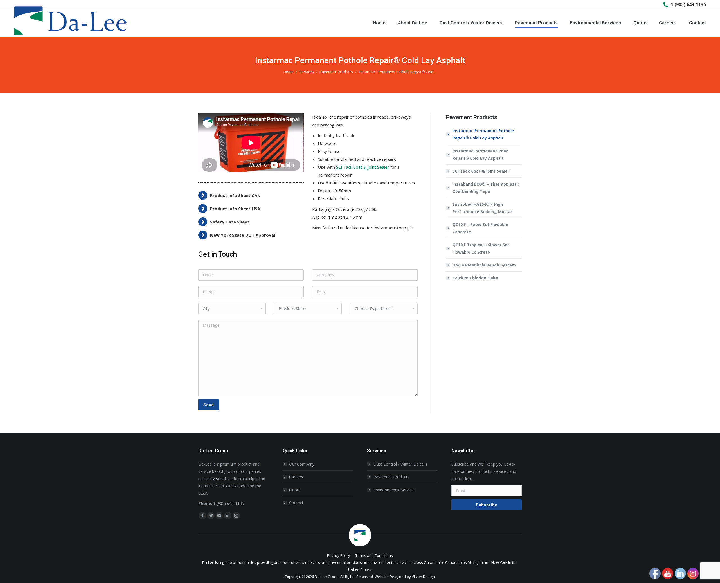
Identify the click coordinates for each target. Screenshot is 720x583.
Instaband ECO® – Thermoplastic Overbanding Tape (486, 187)
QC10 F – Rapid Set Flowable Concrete (480, 228)
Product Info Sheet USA (235, 208)
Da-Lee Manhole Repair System (484, 265)
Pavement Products (392, 477)
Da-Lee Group (327, 576)
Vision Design (423, 576)
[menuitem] (379, 23)
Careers (296, 477)
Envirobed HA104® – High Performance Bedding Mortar (482, 208)
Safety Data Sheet (229, 222)
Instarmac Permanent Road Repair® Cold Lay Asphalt (480, 154)
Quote (295, 489)
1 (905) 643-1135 (688, 4)
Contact (296, 502)
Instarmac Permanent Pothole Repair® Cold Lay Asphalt (483, 134)
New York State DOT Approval (242, 235)
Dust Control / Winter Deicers (400, 464)
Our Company (301, 464)
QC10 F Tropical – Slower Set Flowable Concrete (481, 248)
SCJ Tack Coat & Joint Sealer (362, 167)
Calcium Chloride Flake (475, 278)
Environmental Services (395, 489)
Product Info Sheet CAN (235, 195)
